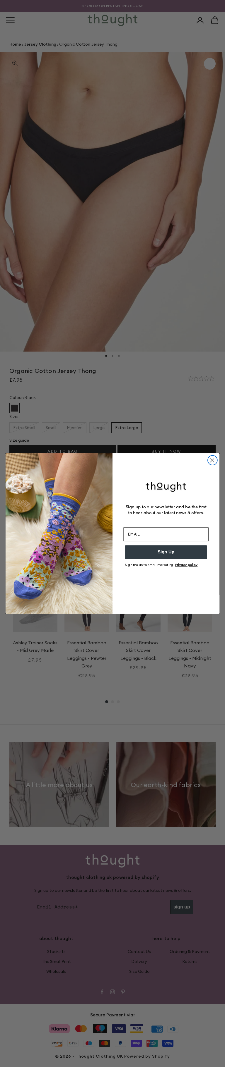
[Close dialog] (212, 460)
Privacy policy (186, 565)
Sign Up (166, 552)
